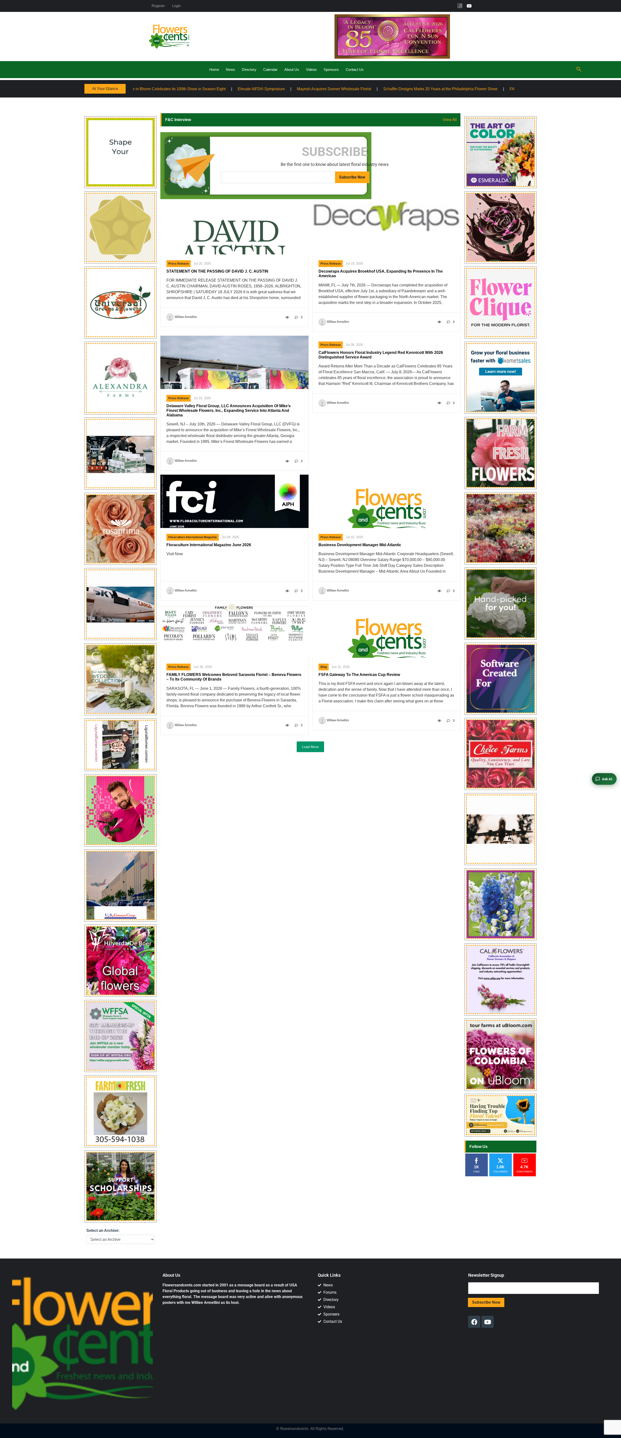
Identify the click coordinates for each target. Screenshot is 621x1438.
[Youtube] (469, 6)
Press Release (178, 263)
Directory (249, 69)
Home (214, 69)
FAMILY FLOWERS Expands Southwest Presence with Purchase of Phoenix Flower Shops (436, 89)
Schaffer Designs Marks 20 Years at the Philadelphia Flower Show (289, 89)
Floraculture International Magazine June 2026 (208, 545)
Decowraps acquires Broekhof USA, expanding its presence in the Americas (381, 273)
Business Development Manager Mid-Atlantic (360, 545)
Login (176, 6)
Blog (323, 667)
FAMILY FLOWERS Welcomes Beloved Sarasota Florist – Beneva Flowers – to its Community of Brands (233, 677)
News (230, 69)
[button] (579, 69)
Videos (311, 69)
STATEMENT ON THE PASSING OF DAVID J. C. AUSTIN (217, 271)
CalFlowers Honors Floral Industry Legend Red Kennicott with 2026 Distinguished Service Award (381, 354)
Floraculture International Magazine (192, 537)
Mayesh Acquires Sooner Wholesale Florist (183, 89)
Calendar (270, 69)
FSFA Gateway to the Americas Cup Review (359, 675)
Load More (310, 747)
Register (158, 6)
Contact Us (355, 69)
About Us (291, 69)
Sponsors (331, 69)
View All (450, 120)
